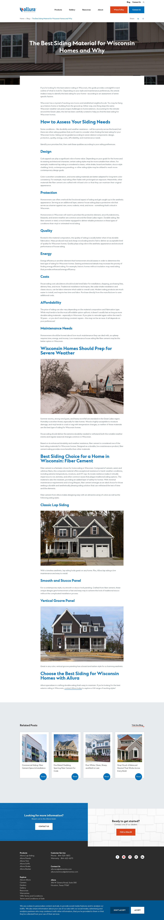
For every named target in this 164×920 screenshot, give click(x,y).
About (100, 10)
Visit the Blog (137, 725)
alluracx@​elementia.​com (61, 869)
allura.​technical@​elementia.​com (64, 872)
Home (22, 19)
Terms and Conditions (31, 896)
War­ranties (24, 893)
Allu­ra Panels (25, 858)
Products (58, 10)
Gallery (72, 10)
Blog (128, 2)
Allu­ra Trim (24, 861)
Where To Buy (119, 10)
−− (64, 856)
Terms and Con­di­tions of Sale (32, 899)
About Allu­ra (25, 880)
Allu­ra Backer (25, 869)
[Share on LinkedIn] (138, 19)
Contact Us (136, 2)
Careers (23, 882)
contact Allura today (73, 688)
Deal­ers (23, 885)
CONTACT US (44, 826)
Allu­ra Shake (25, 866)
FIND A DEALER (126, 832)
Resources (86, 10)
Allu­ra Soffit (25, 864)
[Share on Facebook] (143, 19)
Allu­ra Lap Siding (27, 856)
